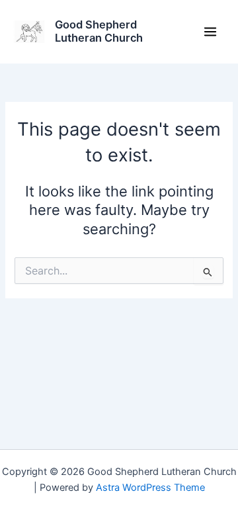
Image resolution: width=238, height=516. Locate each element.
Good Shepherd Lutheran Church (99, 31)
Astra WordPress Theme (150, 488)
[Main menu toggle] (210, 31)
